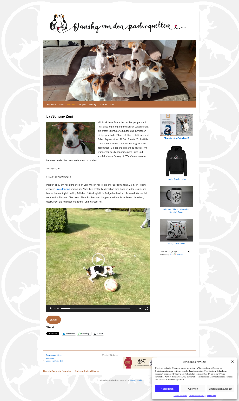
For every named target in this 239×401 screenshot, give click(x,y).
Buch (61, 104)
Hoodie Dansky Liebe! (176, 179)
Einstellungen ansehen (220, 388)
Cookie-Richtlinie (180, 395)
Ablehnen (193, 388)
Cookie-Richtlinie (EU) (55, 360)
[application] (98, 260)
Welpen (82, 104)
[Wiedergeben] (50, 308)
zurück (53, 319)
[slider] (95, 308)
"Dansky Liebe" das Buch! (176, 138)
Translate (179, 254)
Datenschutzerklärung (197, 395)
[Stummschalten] (141, 308)
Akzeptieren (167, 388)
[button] (232, 361)
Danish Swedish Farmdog (57, 371)
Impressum (211, 395)
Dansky (92, 104)
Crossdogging (63, 189)
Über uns (71, 104)
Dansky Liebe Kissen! (176, 243)
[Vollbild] (146, 308)
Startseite (51, 104)
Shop (112, 104)
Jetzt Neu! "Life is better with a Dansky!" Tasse (176, 210)
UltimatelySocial (135, 380)
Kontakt (103, 104)
